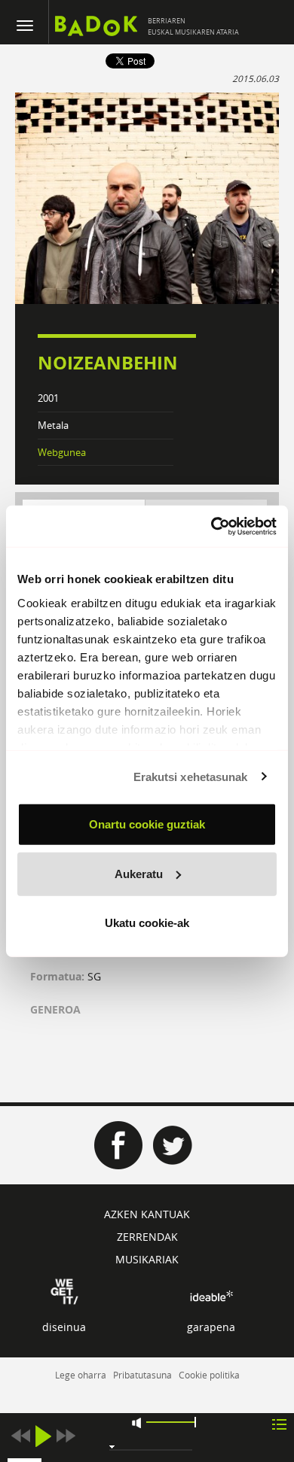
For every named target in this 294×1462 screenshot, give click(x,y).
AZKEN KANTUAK (147, 1214)
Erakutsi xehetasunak (190, 776)
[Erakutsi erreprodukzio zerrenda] (279, 1423)
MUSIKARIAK (147, 1259)
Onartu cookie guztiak (147, 824)
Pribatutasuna (142, 1375)
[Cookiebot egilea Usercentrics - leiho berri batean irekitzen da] (211, 526)
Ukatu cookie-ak (147, 922)
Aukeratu (139, 873)
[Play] (43, 1436)
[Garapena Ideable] (211, 1296)
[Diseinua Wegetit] (64, 1290)
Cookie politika (209, 1375)
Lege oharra (80, 1375)
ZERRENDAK (147, 1236)
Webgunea (62, 452)
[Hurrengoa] (65, 1436)
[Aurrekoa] (20, 1436)
